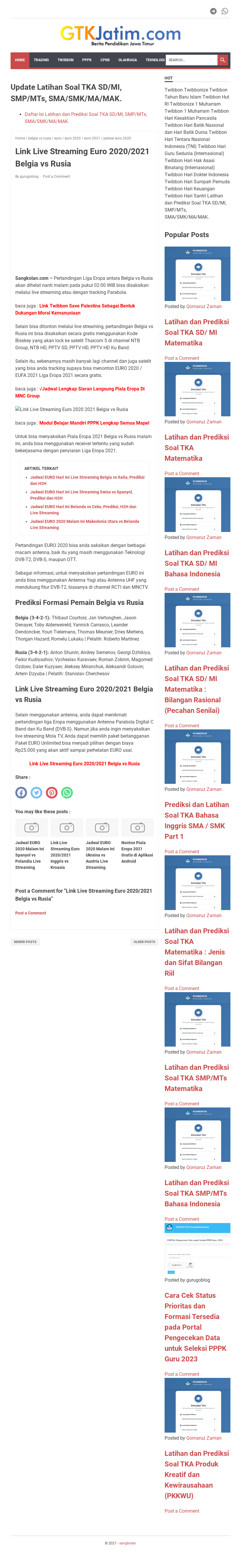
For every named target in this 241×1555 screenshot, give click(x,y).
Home (20, 60)
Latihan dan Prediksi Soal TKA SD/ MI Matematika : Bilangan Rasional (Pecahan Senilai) (197, 689)
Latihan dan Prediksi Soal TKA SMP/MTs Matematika (197, 1078)
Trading (41, 60)
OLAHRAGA (127, 60)
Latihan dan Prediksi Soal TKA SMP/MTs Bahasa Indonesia (197, 1193)
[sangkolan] (120, 35)
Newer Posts (25, 942)
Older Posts (144, 942)
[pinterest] (52, 793)
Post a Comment (56, 176)
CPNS (105, 60)
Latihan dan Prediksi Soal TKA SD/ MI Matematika (197, 332)
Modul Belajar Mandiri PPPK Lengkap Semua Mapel (94, 423)
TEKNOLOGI (155, 60)
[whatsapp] (67, 793)
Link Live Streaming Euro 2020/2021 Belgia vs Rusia (84, 763)
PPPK (87, 60)
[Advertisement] (84, 227)
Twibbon (65, 60)
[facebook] (21, 793)
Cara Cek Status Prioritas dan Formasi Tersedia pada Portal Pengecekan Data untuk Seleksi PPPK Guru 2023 (195, 1327)
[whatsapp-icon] (225, 11)
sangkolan (127, 1543)
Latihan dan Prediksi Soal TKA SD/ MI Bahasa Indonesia (197, 563)
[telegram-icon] (214, 11)
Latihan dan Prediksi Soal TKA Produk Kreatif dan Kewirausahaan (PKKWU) (197, 1474)
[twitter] (36, 793)
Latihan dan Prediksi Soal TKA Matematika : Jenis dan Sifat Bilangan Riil (197, 952)
